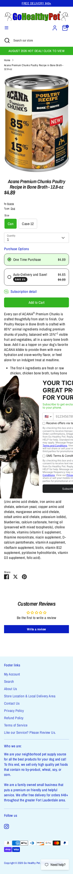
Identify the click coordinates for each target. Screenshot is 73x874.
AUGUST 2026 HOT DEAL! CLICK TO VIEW (37, 51)
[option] (36, 123)
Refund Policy (14, 717)
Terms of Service (15, 725)
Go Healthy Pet (32, 863)
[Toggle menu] (6, 28)
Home (7, 60)
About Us (10, 688)
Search (9, 681)
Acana (10, 203)
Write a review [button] (36, 629)
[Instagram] (6, 826)
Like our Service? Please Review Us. (30, 732)
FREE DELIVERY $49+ (36, 3)
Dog (13, 208)
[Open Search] (6, 40)
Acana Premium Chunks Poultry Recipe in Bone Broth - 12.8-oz (33, 67)
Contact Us (12, 703)
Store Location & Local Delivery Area (29, 696)
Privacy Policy (14, 710)
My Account (12, 674)
